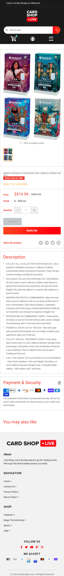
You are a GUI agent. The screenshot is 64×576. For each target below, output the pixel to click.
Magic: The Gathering (15, 184)
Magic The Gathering (14, 520)
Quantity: (7, 210)
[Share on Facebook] (41, 243)
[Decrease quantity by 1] (17, 210)
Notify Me (32, 230)
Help (6, 530)
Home (6, 481)
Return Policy (10, 497)
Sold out (12, 221)
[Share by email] (58, 243)
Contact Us (9, 486)
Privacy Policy (10, 492)
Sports (7, 525)
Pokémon (8, 515)
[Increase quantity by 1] (34, 210)
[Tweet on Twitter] (52, 243)
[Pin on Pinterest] (47, 243)
